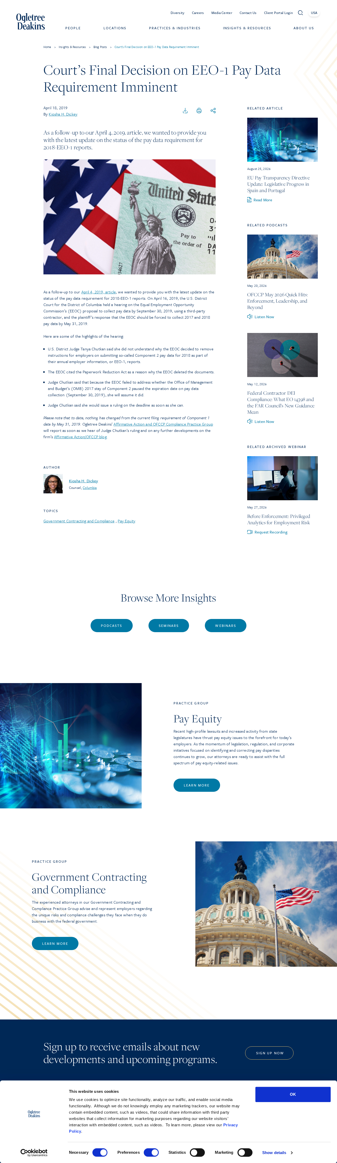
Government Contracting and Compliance (79, 521)
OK (293, 1094)
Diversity (178, 12)
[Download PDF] (185, 111)
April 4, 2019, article (98, 292)
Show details (274, 1152)
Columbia (90, 487)
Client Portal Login (278, 12)
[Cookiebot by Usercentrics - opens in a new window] (34, 1153)
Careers (198, 12)
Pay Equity (126, 521)
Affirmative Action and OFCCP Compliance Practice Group (163, 424)
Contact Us (248, 12)
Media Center (221, 12)
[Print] (199, 111)
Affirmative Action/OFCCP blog (80, 437)
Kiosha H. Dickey (63, 114)
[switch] (151, 1152)
